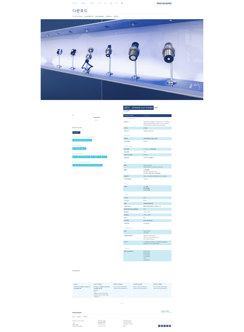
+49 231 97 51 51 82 (128, 322)
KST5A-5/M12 (146, 253)
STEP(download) (83, 157)
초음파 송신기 (127, 206)
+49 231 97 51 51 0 (102, 326)
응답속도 (126, 176)
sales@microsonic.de (128, 324)
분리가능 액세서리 (129, 251)
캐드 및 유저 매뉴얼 (77, 16)
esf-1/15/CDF (146, 223)
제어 (125, 231)
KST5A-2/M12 (146, 251)
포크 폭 (126, 198)
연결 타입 (126, 158)
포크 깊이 (126, 201)
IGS (92, 157)
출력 (125, 162)
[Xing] (165, 326)
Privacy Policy (75, 324)
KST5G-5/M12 (146, 256)
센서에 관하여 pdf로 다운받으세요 (82, 140)
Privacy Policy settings (77, 326)
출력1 (125, 165)
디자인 (126, 128)
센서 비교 (76, 133)
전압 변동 (126, 152)
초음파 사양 (127, 136)
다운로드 (79, 317)
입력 (125, 184)
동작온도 (126, 212)
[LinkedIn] (167, 326)
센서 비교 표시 (78, 128)
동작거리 (126, 122)
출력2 (125, 170)
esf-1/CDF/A (146, 116)
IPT (98, 157)
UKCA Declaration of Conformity (91, 165)
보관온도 (126, 215)
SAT (74, 157)
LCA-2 (144, 258)
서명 (73, 323)
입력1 (125, 187)
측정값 (126, 139)
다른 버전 (126, 223)
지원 (73, 317)
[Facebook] (159, 326)
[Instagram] (162, 326)
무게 (125, 218)
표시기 (126, 242)
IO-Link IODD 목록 (88, 16)
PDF (104, 157)
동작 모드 (126, 131)
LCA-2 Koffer (146, 260)
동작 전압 (126, 149)
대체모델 (115, 16)
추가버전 (126, 221)
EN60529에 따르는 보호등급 (131, 209)
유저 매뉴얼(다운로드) (79, 148)
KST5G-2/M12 (146, 255)
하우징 (126, 195)
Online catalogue (99, 16)
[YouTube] (170, 326)
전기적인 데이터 (128, 146)
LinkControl (109, 16)
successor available (128, 116)
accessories (126, 248)
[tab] (147, 135)
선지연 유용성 (127, 179)
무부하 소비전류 (128, 155)
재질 (125, 203)
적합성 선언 (76, 165)
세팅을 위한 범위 (128, 236)
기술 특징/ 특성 (128, 228)
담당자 (124, 326)
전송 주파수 (127, 141)
